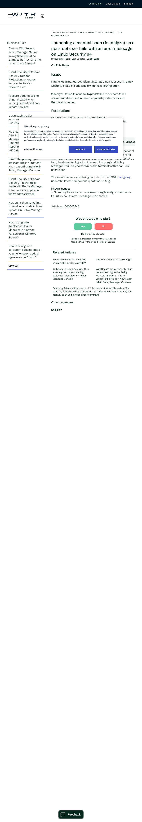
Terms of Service (107, 242)
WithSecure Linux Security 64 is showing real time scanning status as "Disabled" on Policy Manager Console (71, 274)
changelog (123, 177)
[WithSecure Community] (24, 16)
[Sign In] (42, 16)
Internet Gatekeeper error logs (113, 259)
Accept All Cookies (106, 149)
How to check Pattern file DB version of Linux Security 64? (69, 261)
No (103, 226)
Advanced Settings (33, 149)
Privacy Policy (86, 242)
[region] (71, 138)
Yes (83, 226)
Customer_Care (62, 59)
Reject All (80, 149)
